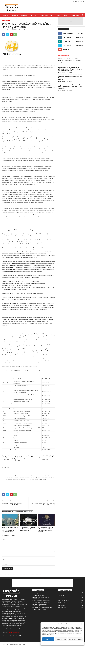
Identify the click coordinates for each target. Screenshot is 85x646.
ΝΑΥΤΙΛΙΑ (33, 15)
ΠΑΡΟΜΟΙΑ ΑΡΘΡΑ (7, 511)
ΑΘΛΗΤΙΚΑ (15, 15)
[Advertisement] (54, 7)
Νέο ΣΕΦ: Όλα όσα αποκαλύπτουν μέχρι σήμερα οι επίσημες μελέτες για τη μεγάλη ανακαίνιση (70, 69)
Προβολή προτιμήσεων (75, 639)
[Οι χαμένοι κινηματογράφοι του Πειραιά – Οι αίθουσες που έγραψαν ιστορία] (28, 520)
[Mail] (76, 2)
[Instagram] (73, 2)
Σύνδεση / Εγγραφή (20, 2)
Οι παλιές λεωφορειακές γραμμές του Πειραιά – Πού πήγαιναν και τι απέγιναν (70, 77)
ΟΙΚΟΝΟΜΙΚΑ (61, 603)
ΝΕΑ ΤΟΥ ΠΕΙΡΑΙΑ (9, 18)
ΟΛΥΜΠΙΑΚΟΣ (61, 595)
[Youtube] (84, 2)
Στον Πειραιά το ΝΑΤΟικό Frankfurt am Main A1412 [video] (43, 504)
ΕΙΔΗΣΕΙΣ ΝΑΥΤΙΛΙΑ (63, 600)
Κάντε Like (80, 33)
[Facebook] (71, 2)
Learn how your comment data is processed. (30, 574)
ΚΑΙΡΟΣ (52, 15)
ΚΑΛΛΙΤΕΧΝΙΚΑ (62, 605)
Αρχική (3, 18)
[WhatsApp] (15, 34)
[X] (81, 2)
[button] (82, 624)
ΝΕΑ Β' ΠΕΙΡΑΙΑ (62, 607)
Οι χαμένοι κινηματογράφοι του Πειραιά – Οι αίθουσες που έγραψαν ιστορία (28, 529)
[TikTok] (79, 2)
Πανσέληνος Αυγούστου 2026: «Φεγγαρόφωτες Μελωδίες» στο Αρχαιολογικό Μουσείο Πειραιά (46, 529)
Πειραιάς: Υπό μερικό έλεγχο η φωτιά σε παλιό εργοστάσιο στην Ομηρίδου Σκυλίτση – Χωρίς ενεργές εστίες (10, 529)
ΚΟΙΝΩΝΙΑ (24, 15)
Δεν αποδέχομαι (61, 639)
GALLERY (66, 15)
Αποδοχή (48, 639)
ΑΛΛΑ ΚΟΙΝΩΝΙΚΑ (63, 598)
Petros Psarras (7, 29)
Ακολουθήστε (79, 37)
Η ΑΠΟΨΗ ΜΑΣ (44, 15)
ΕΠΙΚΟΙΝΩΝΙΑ (75, 15)
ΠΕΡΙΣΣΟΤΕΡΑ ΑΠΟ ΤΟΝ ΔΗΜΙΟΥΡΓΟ (23, 511)
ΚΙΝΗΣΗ (59, 15)
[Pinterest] (11, 34)
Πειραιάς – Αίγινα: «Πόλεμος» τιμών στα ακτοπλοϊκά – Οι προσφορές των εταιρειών (70, 86)
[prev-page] (52, 511)
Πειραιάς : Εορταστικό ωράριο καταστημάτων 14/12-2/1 (12, 504)
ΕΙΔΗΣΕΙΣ (5, 15)
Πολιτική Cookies (61, 643)
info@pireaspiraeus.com (14, 632)
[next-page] (54, 511)
